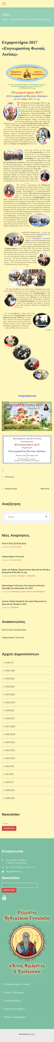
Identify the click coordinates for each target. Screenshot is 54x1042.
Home (4, 19)
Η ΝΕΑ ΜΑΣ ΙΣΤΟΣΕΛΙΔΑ (14, 543)
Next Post (46, 488)
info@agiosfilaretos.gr (14, 871)
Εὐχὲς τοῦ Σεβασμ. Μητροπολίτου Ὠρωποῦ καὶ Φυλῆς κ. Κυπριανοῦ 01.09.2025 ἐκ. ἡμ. (26, 571)
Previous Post (9, 488)
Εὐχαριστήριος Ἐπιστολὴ (13, 556)
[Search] (46, 517)
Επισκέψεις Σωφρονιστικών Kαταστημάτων (27, 591)
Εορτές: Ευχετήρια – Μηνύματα (22, 576)
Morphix (32, 1034)
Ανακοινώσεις (15, 547)
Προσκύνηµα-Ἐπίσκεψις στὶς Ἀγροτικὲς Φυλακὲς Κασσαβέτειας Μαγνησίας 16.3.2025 (23, 586)
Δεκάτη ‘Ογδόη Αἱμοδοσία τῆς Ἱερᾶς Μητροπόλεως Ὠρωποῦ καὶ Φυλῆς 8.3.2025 (24, 602)
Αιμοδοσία (14, 607)
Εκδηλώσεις (9, 477)
